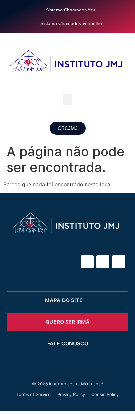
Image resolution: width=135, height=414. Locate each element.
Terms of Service (33, 394)
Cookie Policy (105, 394)
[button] (67, 99)
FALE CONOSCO (67, 343)
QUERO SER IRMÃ (68, 322)
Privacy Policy (71, 394)
